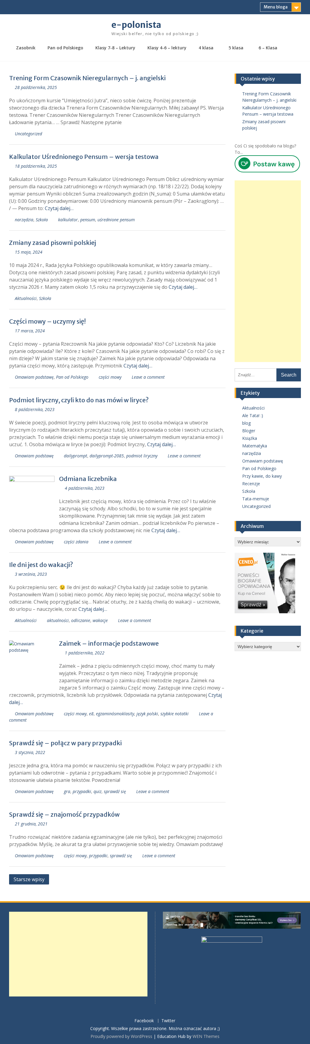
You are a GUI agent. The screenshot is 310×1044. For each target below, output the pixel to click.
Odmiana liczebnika (88, 478)
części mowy (110, 377)
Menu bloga (276, 7)
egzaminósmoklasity (115, 713)
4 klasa (206, 48)
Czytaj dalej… (59, 208)
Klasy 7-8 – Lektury (115, 48)
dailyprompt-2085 (107, 456)
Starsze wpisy (29, 879)
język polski (147, 713)
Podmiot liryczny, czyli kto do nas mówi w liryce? (79, 400)
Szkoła (42, 219)
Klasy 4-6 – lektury (166, 48)
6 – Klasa (268, 48)
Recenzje (251, 483)
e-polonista (136, 24)
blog (246, 423)
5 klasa (236, 48)
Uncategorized (28, 134)
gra (67, 791)
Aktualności (26, 298)
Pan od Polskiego (65, 48)
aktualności (58, 620)
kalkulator (68, 219)
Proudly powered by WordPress (121, 1036)
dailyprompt (75, 456)
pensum (87, 219)
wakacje (100, 620)
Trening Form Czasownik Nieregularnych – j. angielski (87, 78)
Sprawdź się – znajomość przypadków (64, 814)
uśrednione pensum (116, 219)
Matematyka (254, 446)
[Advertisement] (268, 271)
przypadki (82, 791)
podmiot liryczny (141, 456)
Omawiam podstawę (34, 377)
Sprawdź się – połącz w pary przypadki (65, 743)
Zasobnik (25, 48)
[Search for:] (268, 374)
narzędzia (24, 219)
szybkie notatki (174, 713)
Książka (249, 438)
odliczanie (80, 620)
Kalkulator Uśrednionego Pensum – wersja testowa (84, 156)
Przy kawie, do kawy (262, 476)
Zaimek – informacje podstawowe (109, 643)
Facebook (144, 1021)
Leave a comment (148, 377)
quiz (97, 791)
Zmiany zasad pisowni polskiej (52, 242)
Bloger (248, 430)
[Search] (293, 48)
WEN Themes (206, 1036)
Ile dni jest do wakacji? (41, 564)
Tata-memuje (255, 499)
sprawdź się (115, 791)
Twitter (168, 1021)
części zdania (76, 542)
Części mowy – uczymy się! (47, 321)
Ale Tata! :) (252, 415)
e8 (91, 713)
